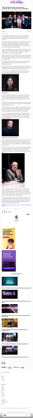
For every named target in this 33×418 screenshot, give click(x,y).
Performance (3, 389)
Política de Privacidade (4, 401)
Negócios (2, 387)
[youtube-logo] (5, 372)
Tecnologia (3, 396)
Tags (2, 404)
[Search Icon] (27, 415)
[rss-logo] (7, 372)
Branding (2, 388)
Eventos (2, 392)
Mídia (2, 391)
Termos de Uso (3, 403)
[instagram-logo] (1, 372)
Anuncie (2, 380)
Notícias (2, 377)
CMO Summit (3, 379)
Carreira (2, 393)
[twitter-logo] (3, 372)
